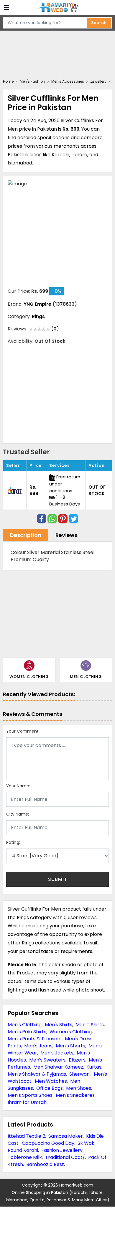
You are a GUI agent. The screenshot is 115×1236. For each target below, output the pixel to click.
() (55, 328)
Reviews (66, 535)
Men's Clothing (25, 1024)
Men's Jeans (38, 1045)
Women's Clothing (71, 1031)
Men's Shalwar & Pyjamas (37, 1074)
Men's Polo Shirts (27, 1031)
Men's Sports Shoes (30, 1095)
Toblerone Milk (25, 1157)
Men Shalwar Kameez (58, 1067)
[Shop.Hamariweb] (57, 7)
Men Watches (51, 1081)
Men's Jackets (56, 1052)
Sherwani (80, 1074)
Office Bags (49, 1088)
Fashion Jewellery (62, 1150)
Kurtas (93, 1067)
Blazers (77, 1060)
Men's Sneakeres (75, 1095)
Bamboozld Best (45, 1164)
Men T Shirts (89, 1024)
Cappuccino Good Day (48, 1143)
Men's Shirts (58, 1024)
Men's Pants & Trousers (35, 1038)
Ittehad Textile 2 (26, 1136)
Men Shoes (78, 1088)
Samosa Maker (65, 1136)
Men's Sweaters (47, 1060)
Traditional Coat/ (65, 1157)
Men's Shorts (70, 1045)
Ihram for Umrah (27, 1102)
